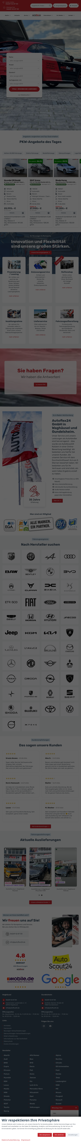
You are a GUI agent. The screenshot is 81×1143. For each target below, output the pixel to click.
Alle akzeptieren (44, 1135)
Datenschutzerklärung (10, 1140)
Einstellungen (73, 1135)
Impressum (25, 1140)
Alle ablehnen (59, 1135)
